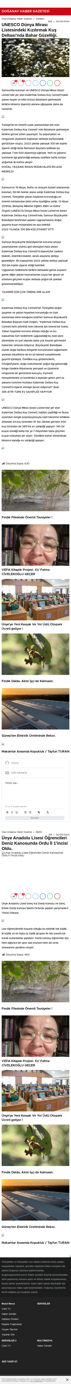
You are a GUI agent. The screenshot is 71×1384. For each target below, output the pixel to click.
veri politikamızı (36, 1381)
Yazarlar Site (8, 1335)
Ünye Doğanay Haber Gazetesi (17, 19)
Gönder (35, 818)
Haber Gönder (9, 1314)
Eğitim (39, 832)
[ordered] (25, 812)
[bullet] (30, 812)
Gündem (40, 19)
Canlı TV (6, 1309)
